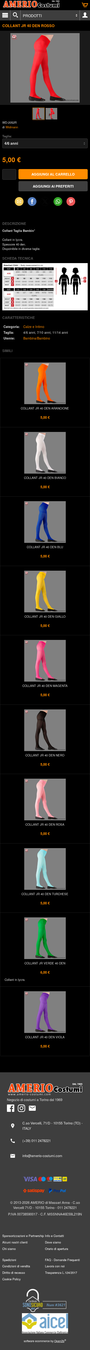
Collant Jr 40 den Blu (45, 547)
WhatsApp (58, 201)
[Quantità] (9, 174)
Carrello (85, 5)
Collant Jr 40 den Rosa (44, 824)
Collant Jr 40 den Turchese (44, 894)
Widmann (12, 127)
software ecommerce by (45, 1341)
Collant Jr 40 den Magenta (45, 685)
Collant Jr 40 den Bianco (45, 477)
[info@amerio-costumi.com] (45, 1156)
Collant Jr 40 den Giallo (45, 616)
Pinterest (71, 201)
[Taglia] (45, 143)
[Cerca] (15, 15)
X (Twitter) (45, 203)
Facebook (32, 201)
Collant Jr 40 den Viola (45, 1037)
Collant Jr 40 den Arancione (45, 408)
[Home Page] (45, 1089)
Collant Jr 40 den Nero (44, 755)
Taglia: (7, 136)
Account (85, 15)
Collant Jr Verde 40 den (44, 963)
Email (19, 201)
